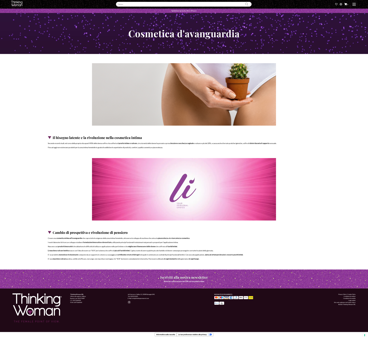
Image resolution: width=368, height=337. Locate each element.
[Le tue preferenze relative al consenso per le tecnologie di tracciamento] (364, 335)
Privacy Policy (342, 294)
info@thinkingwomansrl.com (140, 298)
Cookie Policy (351, 294)
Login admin (352, 300)
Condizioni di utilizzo (350, 296)
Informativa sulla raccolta (165, 334)
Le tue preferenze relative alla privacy (192, 334)
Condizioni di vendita (349, 298)
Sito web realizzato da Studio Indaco (345, 302)
